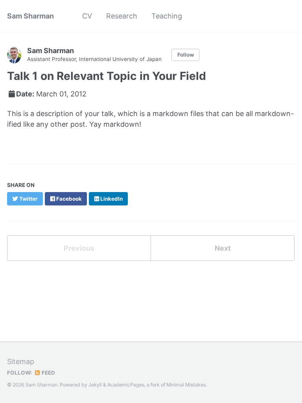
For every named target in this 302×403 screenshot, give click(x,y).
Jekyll (95, 385)
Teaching (166, 16)
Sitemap (20, 361)
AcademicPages (125, 385)
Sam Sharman (30, 16)
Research (121, 16)
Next (223, 248)
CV (87, 16)
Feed (48, 373)
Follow (185, 55)
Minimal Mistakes (186, 385)
